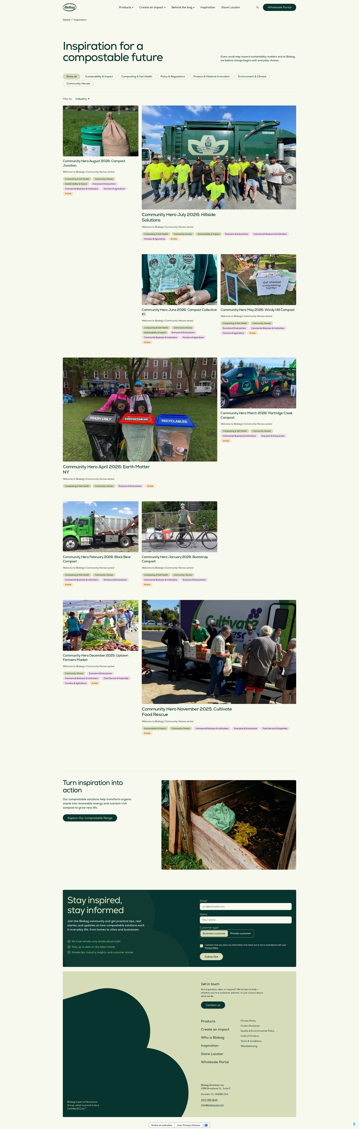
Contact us (213, 1005)
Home (66, 19)
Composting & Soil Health (136, 76)
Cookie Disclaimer (250, 1025)
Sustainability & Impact (99, 76)
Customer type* (209, 928)
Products (208, 1021)
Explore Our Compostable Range (90, 818)
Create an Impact (215, 1029)
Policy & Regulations (173, 76)
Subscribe (211, 956)
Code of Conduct (250, 1036)
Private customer (240, 933)
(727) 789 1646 (209, 1100)
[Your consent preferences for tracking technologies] (354, 1124)
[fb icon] (216, 1076)
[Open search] (258, 7)
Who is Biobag (212, 1038)
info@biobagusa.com (212, 1105)
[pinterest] (223, 1076)
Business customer (214, 933)
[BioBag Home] (69, 7)
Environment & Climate (252, 76)
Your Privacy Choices (188, 1125)
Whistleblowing (249, 1046)
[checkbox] (201, 946)
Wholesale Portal (279, 7)
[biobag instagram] (203, 1076)
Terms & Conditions (251, 1041)
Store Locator (212, 1054)
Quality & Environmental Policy (257, 1031)
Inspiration (209, 1046)
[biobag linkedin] (210, 1076)
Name (203, 914)
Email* (204, 901)
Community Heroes (78, 83)
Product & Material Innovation (211, 76)
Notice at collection (161, 1125)
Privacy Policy (211, 948)
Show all (71, 76)
